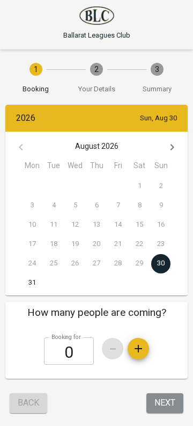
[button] (96, 312)
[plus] (138, 348)
